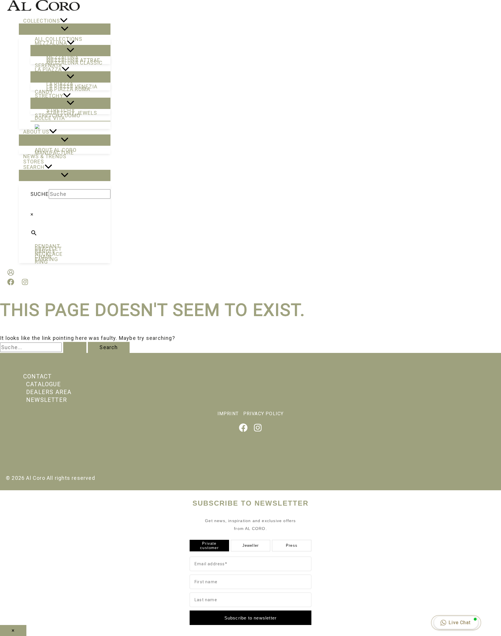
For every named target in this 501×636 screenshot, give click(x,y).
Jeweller (250, 545)
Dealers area (48, 392)
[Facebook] (10, 283)
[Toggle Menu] (64, 29)
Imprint (228, 413)
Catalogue (43, 384)
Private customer (209, 545)
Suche (39, 194)
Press (291, 545)
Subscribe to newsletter (250, 617)
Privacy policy (263, 413)
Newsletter (46, 399)
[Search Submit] (74, 347)
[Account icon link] (10, 273)
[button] (64, 20)
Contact (37, 376)
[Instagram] (24, 283)
